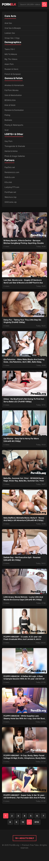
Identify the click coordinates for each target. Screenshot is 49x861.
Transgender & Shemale (15, 146)
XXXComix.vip (11, 202)
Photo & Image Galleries (15, 156)
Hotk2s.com (10, 177)
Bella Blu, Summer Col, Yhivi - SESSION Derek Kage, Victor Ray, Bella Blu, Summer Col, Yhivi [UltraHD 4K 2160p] (24, 480)
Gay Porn (8, 141)
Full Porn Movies (11, 90)
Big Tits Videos (11, 59)
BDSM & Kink (10, 100)
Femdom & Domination (14, 110)
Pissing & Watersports (14, 125)
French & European (13, 74)
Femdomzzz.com (12, 172)
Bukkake (8, 120)
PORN (9, 4)
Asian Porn (9, 64)
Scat (6, 130)
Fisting (7, 115)
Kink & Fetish (10, 105)
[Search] (44, 4)
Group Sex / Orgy (12, 38)
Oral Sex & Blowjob (13, 28)
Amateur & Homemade (14, 85)
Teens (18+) (10, 49)
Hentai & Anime (11, 151)
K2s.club (8, 182)
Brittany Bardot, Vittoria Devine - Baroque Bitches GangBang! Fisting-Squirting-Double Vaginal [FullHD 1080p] (24, 243)
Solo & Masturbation (13, 95)
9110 (37, 822)
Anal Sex (8, 23)
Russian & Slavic (11, 69)
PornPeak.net (10, 192)
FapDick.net (10, 167)
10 (23, 822)
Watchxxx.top (10, 197)
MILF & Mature (11, 54)
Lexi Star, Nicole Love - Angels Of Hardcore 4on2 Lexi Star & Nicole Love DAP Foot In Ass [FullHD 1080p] (23, 282)
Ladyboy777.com (12, 187)
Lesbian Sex (10, 33)
